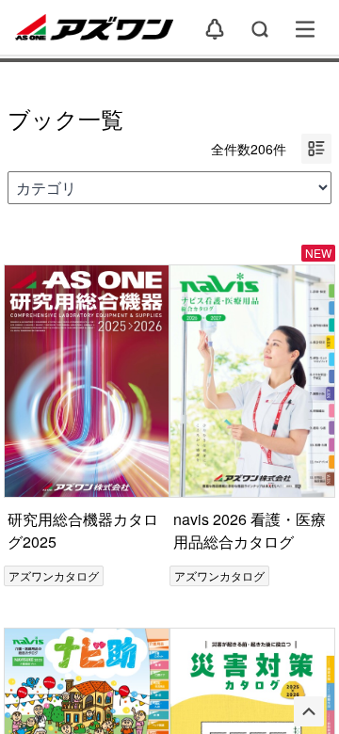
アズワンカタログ (53, 575)
